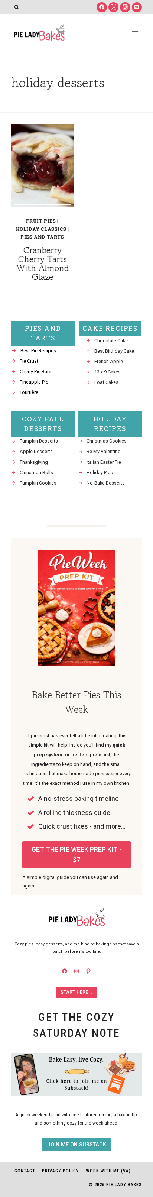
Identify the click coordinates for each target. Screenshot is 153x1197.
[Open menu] (135, 33)
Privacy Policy (60, 1171)
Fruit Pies (41, 221)
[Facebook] (102, 7)
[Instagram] (125, 7)
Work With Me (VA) (108, 1171)
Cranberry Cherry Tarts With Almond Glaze (42, 263)
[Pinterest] (137, 7)
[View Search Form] (16, 7)
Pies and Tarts (42, 237)
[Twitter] (113, 7)
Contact (24, 1171)
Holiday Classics (41, 229)
